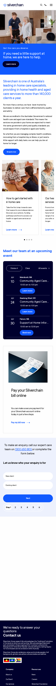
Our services (10, 684)
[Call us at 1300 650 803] (45, 5)
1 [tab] (24, 239)
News (33, 675)
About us (9, 675)
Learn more (11, 64)
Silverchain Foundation (39, 684)
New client (10, 476)
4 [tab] (31, 239)
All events (42, 268)
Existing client (11, 485)
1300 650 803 (23, 449)
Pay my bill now (18, 422)
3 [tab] (29, 239)
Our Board (9, 679)
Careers (34, 679)
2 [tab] (26, 239)
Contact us (12, 635)
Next (28, 498)
